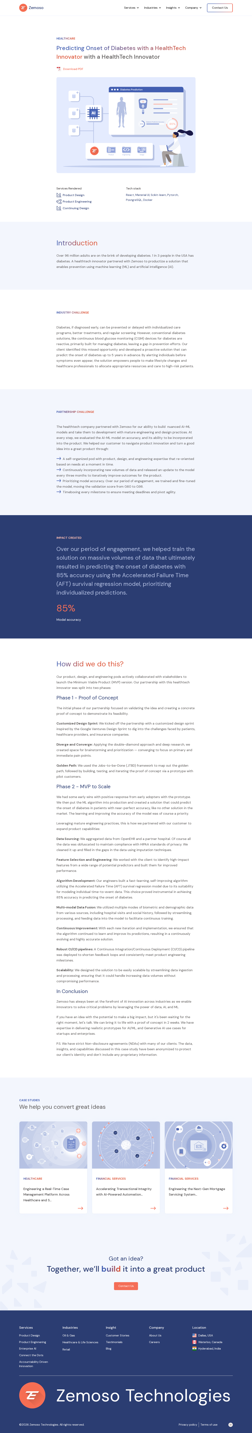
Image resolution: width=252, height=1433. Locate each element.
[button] (131, 7)
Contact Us (220, 8)
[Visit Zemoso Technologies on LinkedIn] (230, 1424)
